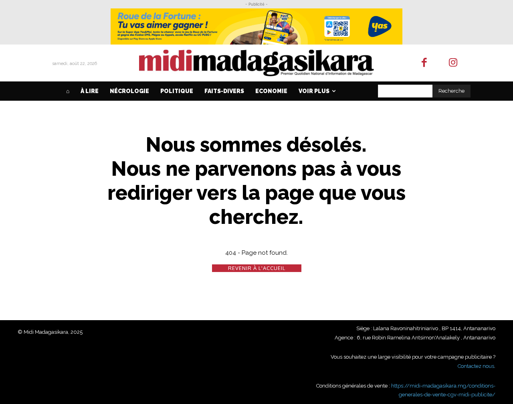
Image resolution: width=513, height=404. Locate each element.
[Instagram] (453, 63)
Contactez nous (476, 366)
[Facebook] (424, 63)
